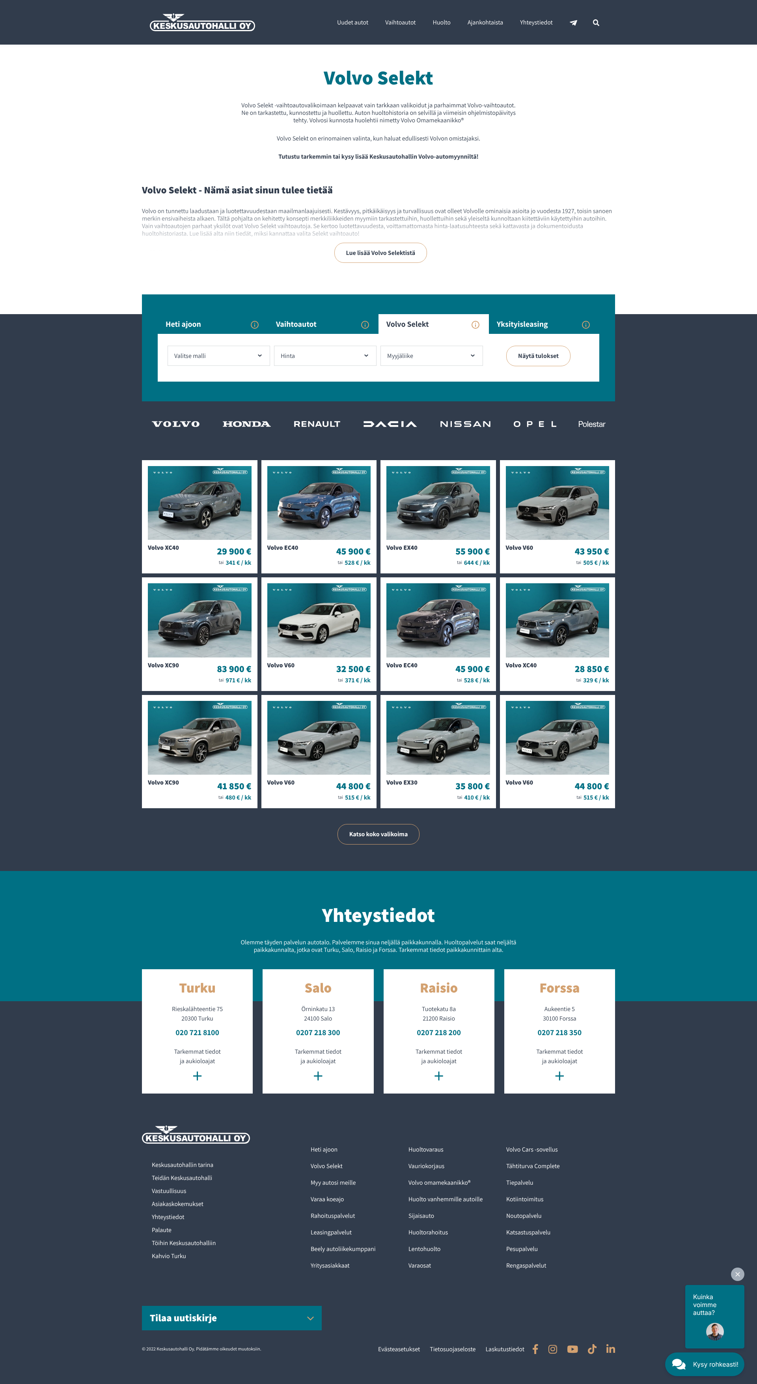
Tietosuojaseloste (452, 1349)
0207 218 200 (439, 1032)
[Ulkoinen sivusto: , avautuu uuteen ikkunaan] (535, 1349)
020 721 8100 (197, 1032)
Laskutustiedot (504, 1349)
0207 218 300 (318, 1032)
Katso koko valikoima (378, 834)
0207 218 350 (560, 1032)
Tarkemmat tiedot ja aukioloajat (197, 1066)
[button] (737, 1274)
